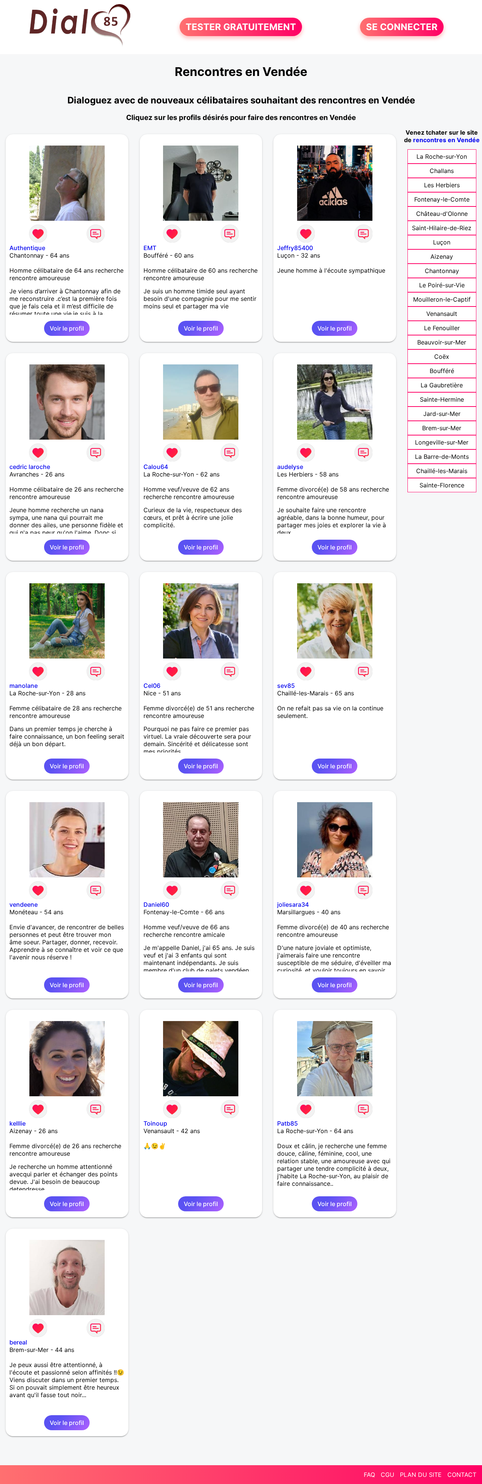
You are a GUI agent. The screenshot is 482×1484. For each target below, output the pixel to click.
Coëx (441, 356)
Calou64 (155, 466)
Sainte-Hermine (442, 399)
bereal (18, 1342)
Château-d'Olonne (442, 213)
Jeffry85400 (295, 248)
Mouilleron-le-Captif (442, 299)
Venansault (441, 313)
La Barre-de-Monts (442, 456)
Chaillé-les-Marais (441, 471)
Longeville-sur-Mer (441, 442)
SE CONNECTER (402, 26)
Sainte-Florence (441, 485)
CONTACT (461, 1474)
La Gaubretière (442, 385)
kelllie (17, 1123)
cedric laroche (29, 466)
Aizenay (441, 256)
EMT (149, 248)
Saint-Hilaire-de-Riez (441, 228)
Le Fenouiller (442, 328)
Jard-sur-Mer (442, 413)
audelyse (290, 466)
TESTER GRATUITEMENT (241, 26)
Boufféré (442, 371)
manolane (23, 685)
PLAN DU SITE (421, 1474)
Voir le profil (67, 328)
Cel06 (151, 685)
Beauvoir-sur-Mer (441, 342)
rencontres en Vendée (446, 140)
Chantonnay (442, 271)
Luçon (441, 242)
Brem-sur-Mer (441, 428)
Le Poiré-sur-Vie (442, 285)
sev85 (286, 685)
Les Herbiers (442, 185)
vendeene (23, 904)
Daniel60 (156, 904)
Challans (442, 170)
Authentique (27, 248)
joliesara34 (293, 904)
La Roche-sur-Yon (441, 156)
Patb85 (287, 1123)
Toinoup (155, 1123)
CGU (387, 1474)
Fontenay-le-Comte (442, 199)
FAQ (369, 1474)
